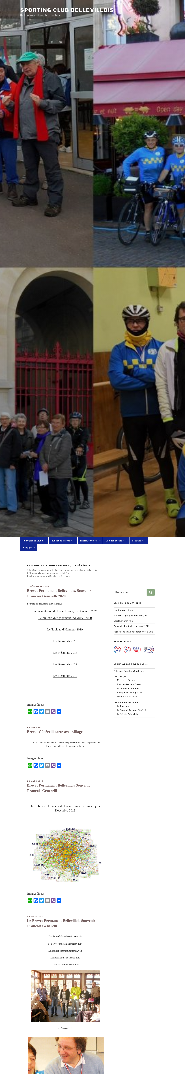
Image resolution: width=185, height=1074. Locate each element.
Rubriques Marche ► (62, 540)
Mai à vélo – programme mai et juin (130, 615)
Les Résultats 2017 (65, 664)
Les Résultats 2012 (65, 1028)
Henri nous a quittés (123, 610)
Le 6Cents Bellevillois (127, 714)
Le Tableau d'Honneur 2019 (65, 629)
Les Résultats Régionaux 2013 (65, 964)
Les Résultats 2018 (65, 652)
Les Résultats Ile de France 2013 (65, 957)
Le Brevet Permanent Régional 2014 (65, 951)
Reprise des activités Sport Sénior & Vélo (133, 631)
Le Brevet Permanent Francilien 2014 (65, 944)
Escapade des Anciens (128, 688)
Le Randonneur (124, 706)
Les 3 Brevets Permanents (127, 702)
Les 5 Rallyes (120, 676)
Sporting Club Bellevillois (67, 10)
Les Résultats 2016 (65, 675)
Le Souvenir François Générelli (131, 710)
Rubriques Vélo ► (89, 540)
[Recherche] (151, 592)
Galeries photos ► (115, 540)
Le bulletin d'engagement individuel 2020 (65, 618)
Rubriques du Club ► (33, 540)
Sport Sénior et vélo (123, 621)
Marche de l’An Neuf (126, 680)
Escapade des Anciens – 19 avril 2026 (131, 626)
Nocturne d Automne (127, 696)
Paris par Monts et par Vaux (130, 692)
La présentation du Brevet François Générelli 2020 (65, 611)
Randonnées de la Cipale (129, 684)
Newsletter (29, 548)
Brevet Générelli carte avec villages (55, 732)
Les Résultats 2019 (65, 641)
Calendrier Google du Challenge (129, 671)
